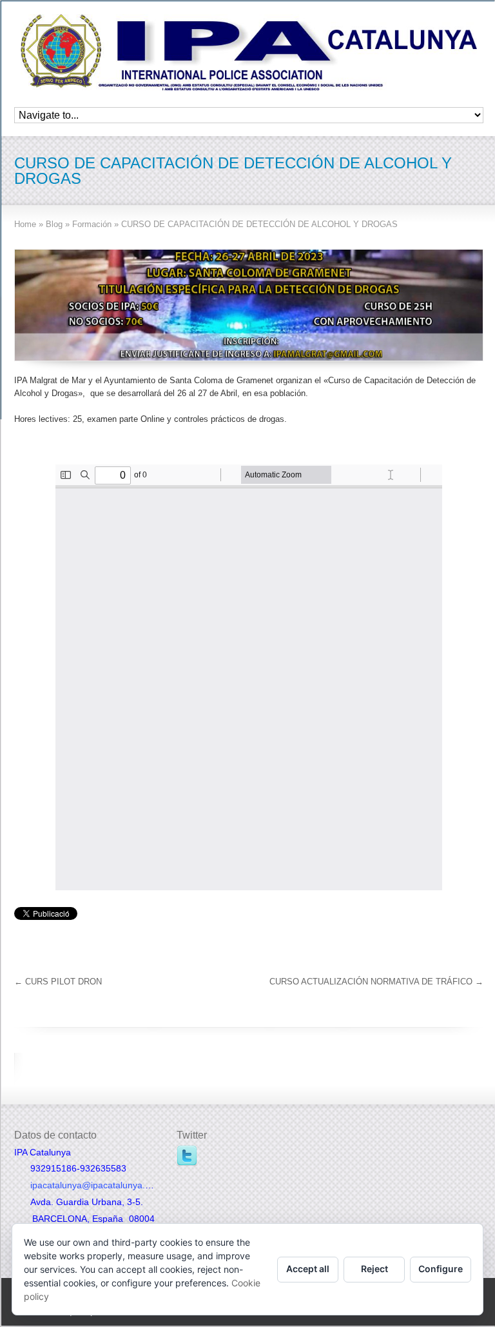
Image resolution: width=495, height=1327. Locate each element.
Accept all (307, 1268)
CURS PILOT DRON (58, 981)
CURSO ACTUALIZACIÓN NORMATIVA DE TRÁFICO (376, 981)
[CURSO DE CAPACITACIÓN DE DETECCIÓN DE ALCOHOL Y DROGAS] (248, 305)
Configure (440, 1268)
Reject (374, 1268)
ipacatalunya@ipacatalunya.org (94, 1185)
